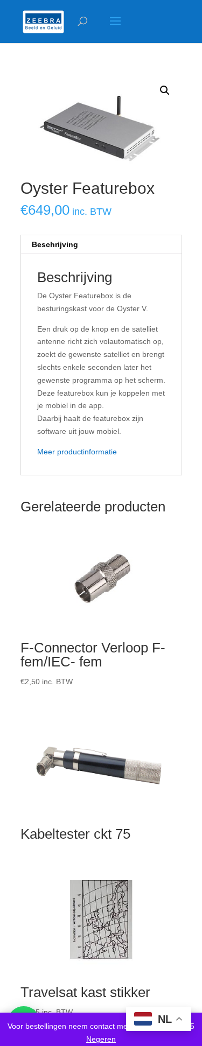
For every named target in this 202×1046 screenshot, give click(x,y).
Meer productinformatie (77, 451)
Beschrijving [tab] (55, 244)
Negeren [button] (101, 1039)
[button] (165, 90)
